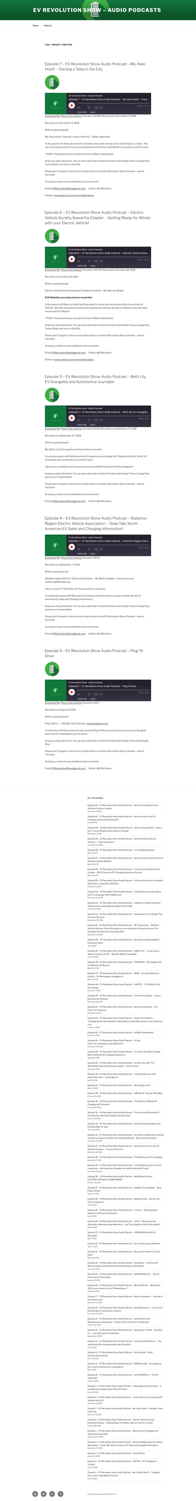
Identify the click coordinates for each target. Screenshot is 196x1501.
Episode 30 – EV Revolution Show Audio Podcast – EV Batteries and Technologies (125, 1157)
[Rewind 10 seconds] (90, 107)
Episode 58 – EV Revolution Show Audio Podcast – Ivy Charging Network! (121, 850)
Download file (52, 116)
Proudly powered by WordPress (102, 1494)
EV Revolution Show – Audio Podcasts (97, 10)
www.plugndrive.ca (97, 723)
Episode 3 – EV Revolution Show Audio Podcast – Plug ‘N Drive (116, 1453)
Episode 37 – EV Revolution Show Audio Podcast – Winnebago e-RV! (119, 1085)
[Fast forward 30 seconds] (104, 107)
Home (35, 25)
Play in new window (71, 116)
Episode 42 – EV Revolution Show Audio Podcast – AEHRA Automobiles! (121, 1032)
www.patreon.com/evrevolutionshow (74, 195)
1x (96, 107)
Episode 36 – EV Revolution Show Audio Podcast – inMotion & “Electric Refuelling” (126, 1093)
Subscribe (82, 112)
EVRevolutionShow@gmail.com (69, 188)
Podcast (48, 25)
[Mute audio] (81, 107)
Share (92, 112)
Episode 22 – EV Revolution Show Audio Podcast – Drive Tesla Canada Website (124, 1243)
